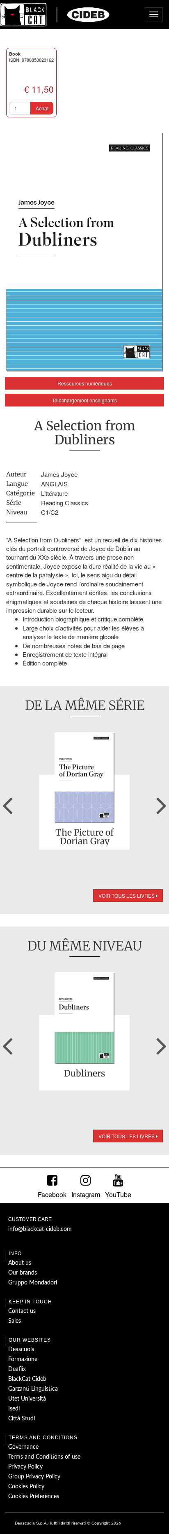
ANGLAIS (54, 483)
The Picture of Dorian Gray (84, 836)
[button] (7, 802)
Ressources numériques (84, 383)
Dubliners (84, 1074)
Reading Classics (64, 502)
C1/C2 (49, 512)
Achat (42, 108)
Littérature (54, 493)
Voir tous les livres (127, 895)
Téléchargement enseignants (84, 400)
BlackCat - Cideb (55, 14)
